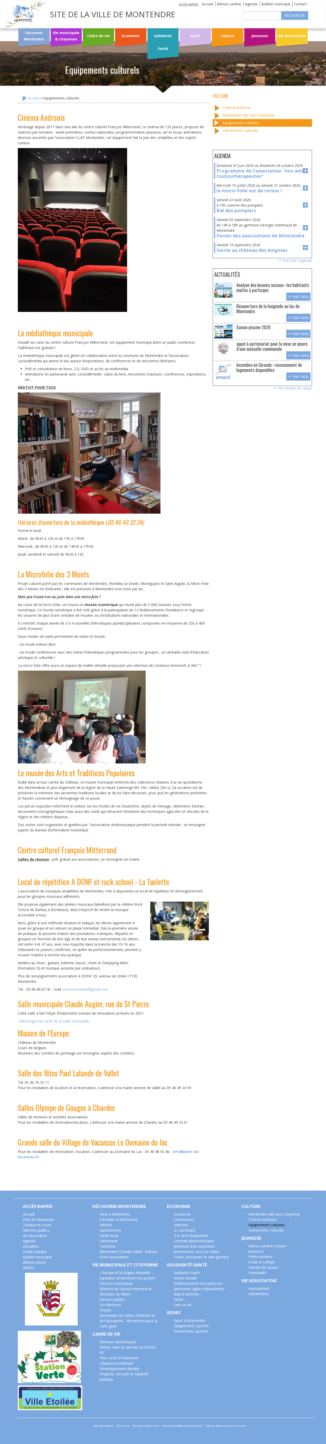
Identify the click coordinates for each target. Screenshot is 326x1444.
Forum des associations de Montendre (260, 236)
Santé (178, 1299)
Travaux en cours (37, 1224)
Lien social (182, 1304)
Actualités (31, 1246)
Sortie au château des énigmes (251, 250)
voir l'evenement (305, 170)
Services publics (112, 1299)
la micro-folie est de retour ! (249, 190)
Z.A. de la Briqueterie (191, 1235)
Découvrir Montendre (34, 35)
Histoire (106, 1224)
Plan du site (122, 1425)
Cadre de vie (98, 35)
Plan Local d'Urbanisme (119, 1357)
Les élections (110, 1304)
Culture (227, 35)
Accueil (207, 4)
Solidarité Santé (163, 42)
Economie (131, 35)
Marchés (181, 1224)
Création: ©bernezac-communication (226, 1425)
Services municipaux (116, 1283)
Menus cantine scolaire (268, 1246)
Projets (106, 1310)
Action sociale (185, 1278)
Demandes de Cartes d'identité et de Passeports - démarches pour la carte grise (128, 1321)
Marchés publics (36, 1230)
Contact (300, 4)
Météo (28, 1267)
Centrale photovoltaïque (194, 1240)
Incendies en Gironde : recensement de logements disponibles (269, 367)
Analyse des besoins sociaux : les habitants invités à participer (272, 287)
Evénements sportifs (191, 1331)
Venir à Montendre (115, 1214)
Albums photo (34, 1262)
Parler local (109, 1235)
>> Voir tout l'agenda (295, 260)
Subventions (259, 1293)
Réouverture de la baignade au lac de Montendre (268, 308)
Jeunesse (259, 35)
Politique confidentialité (145, 1425)
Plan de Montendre (39, 1219)
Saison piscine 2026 (253, 327)
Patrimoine (109, 1240)
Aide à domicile (186, 1294)
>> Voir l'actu (298, 296)
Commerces (184, 1219)
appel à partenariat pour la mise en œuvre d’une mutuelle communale (272, 346)
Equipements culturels (241, 122)
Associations (259, 1288)
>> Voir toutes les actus (292, 388)
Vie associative (35, 1235)
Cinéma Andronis (237, 107)
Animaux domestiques (118, 1341)
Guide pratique (35, 1251)
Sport (195, 35)
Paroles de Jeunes (263, 1267)
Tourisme (107, 1246)
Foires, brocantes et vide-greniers (201, 1256)
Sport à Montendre (189, 1320)
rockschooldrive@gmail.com (85, 989)
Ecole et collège (262, 1262)
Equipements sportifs (191, 1325)
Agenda (251, 4)
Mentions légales (103, 1425)
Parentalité (257, 1272)
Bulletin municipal (275, 4)
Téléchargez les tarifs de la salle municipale (53, 1021)
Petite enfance (261, 1256)
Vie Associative (292, 35)
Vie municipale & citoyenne (66, 35)
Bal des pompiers (236, 210)
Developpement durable (119, 1368)
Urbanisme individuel (116, 1363)
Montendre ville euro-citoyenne (248, 115)
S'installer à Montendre (119, 1219)
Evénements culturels (240, 130)
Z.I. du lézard (184, 1230)
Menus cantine (229, 4)
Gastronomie (110, 1230)
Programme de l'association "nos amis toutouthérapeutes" (260, 173)
